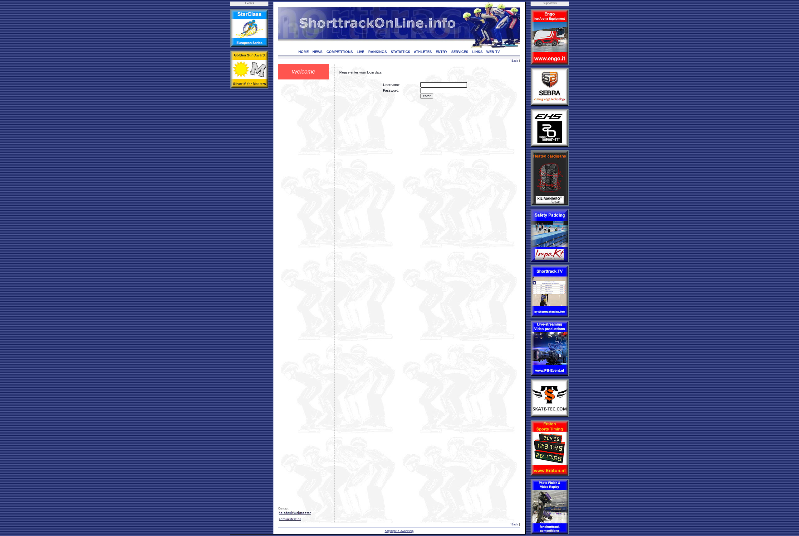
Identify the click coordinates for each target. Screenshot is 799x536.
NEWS (317, 52)
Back (515, 60)
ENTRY (441, 52)
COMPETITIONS (339, 52)
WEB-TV (493, 52)
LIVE (360, 52)
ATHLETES (423, 52)
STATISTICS (400, 52)
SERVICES (459, 52)
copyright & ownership (399, 531)
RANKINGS (377, 52)
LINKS (477, 52)
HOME (303, 52)
